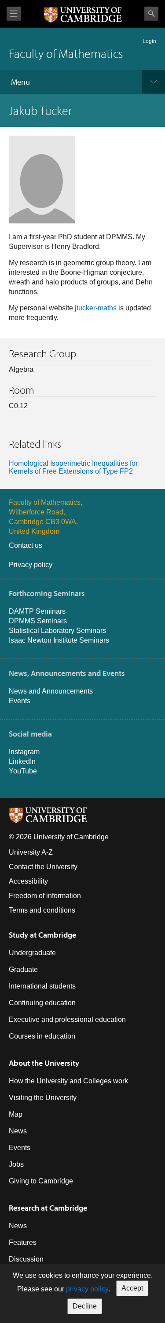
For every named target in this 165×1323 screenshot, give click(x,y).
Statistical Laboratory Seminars (57, 630)
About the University (44, 1063)
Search (151, 14)
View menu (14, 14)
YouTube (23, 771)
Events (19, 701)
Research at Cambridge (48, 1208)
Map (15, 1114)
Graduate (23, 969)
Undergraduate (32, 952)
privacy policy (87, 1289)
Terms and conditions (42, 910)
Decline (85, 1306)
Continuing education (42, 1003)
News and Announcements (51, 691)
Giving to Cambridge (41, 1181)
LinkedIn (22, 761)
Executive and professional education (67, 1019)
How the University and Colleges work (68, 1081)
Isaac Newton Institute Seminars (59, 640)
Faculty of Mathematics (66, 53)
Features (23, 1242)
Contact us (25, 545)
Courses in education (42, 1036)
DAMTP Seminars (37, 611)
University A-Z (31, 852)
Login (149, 41)
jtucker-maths (96, 308)
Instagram (24, 751)
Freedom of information (45, 895)
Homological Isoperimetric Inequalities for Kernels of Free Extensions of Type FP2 (73, 467)
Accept (132, 1288)
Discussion (26, 1259)
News (18, 1131)
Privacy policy (30, 564)
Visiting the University (43, 1097)
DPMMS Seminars (38, 621)
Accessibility (28, 881)
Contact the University (43, 866)
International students (42, 986)
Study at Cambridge (42, 935)
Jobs (16, 1164)
